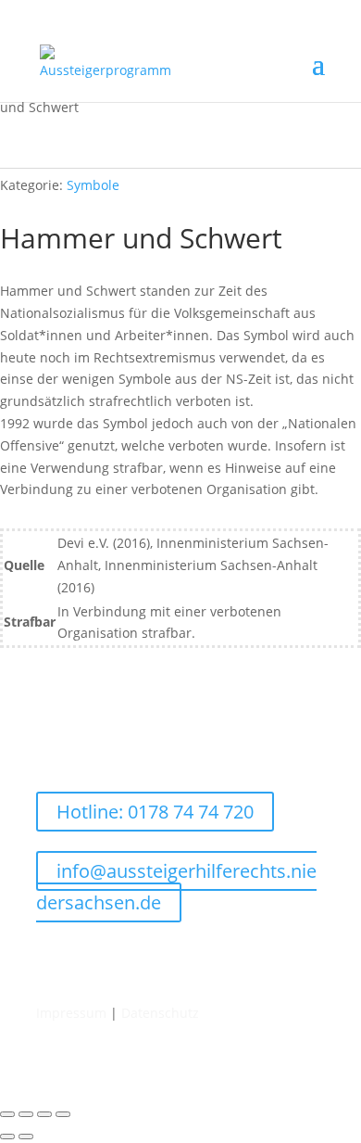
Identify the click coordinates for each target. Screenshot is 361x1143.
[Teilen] (44, 1114)
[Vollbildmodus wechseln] (26, 1114)
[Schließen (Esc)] (63, 1114)
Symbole (93, 185)
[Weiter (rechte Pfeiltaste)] (26, 1136)
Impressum (71, 1013)
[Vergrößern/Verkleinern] (7, 1114)
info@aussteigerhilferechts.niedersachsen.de (176, 886)
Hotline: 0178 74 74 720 (155, 811)
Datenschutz (160, 1013)
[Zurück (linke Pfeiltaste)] (7, 1136)
